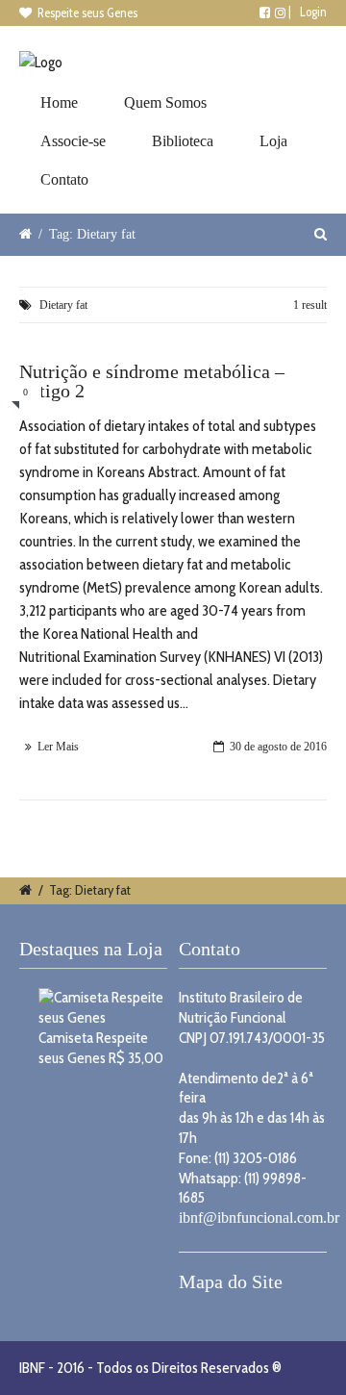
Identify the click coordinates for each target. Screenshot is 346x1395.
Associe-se (73, 141)
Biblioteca (182, 141)
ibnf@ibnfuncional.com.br (259, 1217)
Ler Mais (58, 746)
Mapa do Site (231, 1281)
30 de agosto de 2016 (278, 746)
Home (59, 102)
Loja (273, 141)
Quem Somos (165, 102)
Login (313, 11)
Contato (64, 179)
